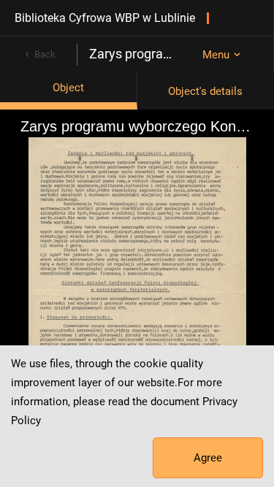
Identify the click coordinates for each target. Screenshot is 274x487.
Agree (208, 457)
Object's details (205, 91)
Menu (215, 54)
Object (68, 87)
